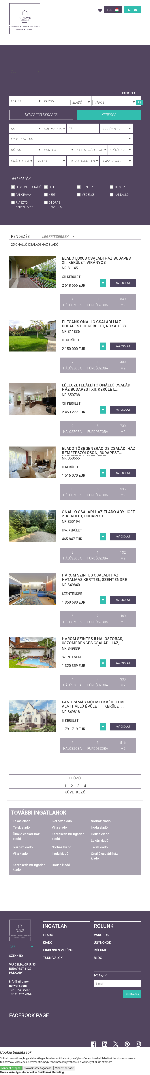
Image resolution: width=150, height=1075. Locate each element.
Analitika (32, 1072)
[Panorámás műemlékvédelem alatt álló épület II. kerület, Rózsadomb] (32, 716)
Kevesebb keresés (41, 115)
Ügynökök (102, 942)
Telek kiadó (99, 847)
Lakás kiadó (99, 840)
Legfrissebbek (56, 236)
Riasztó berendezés (24, 205)
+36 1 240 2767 (19, 990)
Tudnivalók (53, 958)
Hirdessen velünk (58, 950)
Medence (88, 194)
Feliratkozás (132, 994)
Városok (101, 935)
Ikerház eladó (62, 821)
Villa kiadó (20, 853)
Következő (75, 792)
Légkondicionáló (28, 187)
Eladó (48, 935)
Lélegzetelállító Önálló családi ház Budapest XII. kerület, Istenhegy (96, 389)
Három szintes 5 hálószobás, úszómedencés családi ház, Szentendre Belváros (92, 643)
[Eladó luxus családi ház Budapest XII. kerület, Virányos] (32, 272)
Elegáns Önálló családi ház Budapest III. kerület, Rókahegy (94, 324)
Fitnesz (87, 187)
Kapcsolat (129, 93)
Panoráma (23, 194)
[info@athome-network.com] (135, 10)
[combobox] (24, 71)
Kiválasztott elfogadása (37, 1068)
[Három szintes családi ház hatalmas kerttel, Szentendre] (32, 589)
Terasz (120, 187)
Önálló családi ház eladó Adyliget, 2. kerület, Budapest (99, 514)
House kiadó (61, 865)
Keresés (109, 115)
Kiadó (47, 942)
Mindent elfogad (10, 1068)
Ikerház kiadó (23, 847)
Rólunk (110, 93)
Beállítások (44, 1072)
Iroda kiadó (60, 853)
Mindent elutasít (64, 1068)
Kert (52, 194)
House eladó (100, 834)
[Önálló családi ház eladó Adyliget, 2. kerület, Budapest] (32, 526)
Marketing (58, 1072)
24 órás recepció (55, 205)
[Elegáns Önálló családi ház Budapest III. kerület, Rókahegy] (32, 336)
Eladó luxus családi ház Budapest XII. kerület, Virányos (97, 260)
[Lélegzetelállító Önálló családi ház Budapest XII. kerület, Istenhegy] (32, 399)
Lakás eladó (22, 821)
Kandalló (122, 194)
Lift (51, 187)
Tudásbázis (54, 93)
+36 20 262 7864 (20, 994)
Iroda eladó (99, 827)
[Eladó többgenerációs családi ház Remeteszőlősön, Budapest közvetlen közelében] (32, 462)
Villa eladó (59, 827)
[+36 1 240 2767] (129, 10)
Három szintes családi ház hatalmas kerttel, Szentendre (94, 577)
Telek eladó (21, 827)
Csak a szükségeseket (13, 1072)
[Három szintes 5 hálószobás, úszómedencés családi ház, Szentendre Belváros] (32, 653)
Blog (97, 93)
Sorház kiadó (61, 847)
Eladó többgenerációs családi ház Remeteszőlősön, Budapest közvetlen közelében (98, 452)
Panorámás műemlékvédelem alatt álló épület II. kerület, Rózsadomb (93, 706)
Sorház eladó (101, 821)
